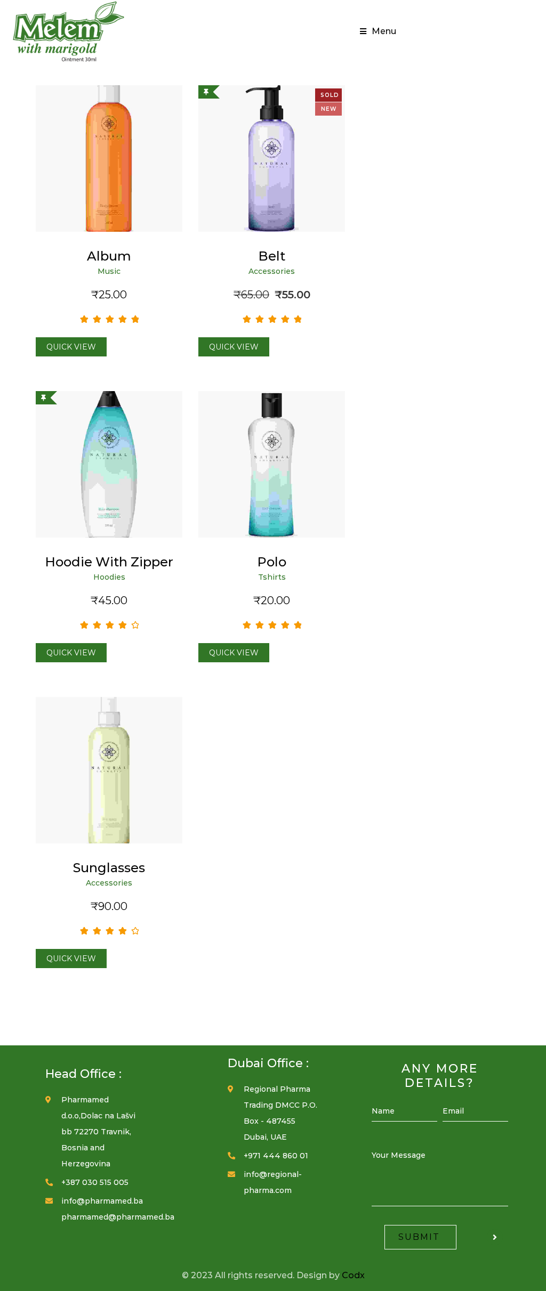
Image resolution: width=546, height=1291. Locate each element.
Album (109, 256)
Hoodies (109, 577)
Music (109, 271)
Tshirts (272, 577)
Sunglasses (109, 867)
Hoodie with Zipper (109, 562)
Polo (271, 562)
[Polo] (271, 464)
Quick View (71, 347)
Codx (353, 1275)
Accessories (271, 271)
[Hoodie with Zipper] (109, 464)
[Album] (109, 158)
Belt (271, 256)
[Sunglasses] (109, 770)
